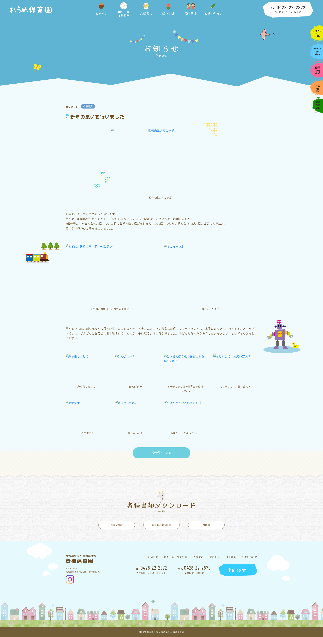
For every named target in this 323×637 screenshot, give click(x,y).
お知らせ (153, 557)
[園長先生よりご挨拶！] (161, 161)
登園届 (206, 525)
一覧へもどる (163, 452)
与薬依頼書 (116, 525)
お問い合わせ (249, 557)
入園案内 (198, 557)
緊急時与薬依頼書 (161, 525)
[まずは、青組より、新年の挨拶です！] (112, 274)
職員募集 (231, 557)
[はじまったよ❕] (210, 274)
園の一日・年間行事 (175, 557)
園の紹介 (215, 557)
